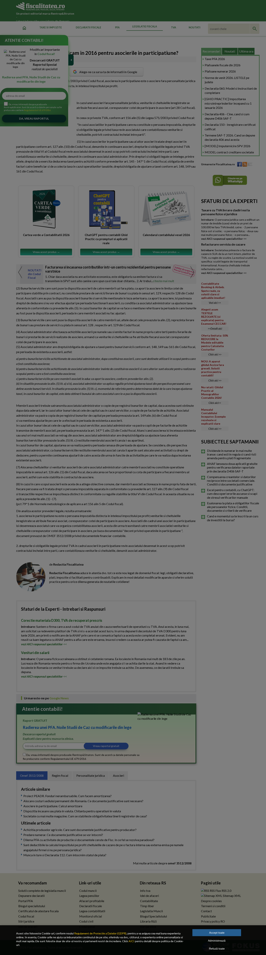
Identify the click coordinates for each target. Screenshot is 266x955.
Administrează (216, 940)
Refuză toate (217, 948)
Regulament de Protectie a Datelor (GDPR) (100, 933)
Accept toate (217, 932)
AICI (131, 941)
